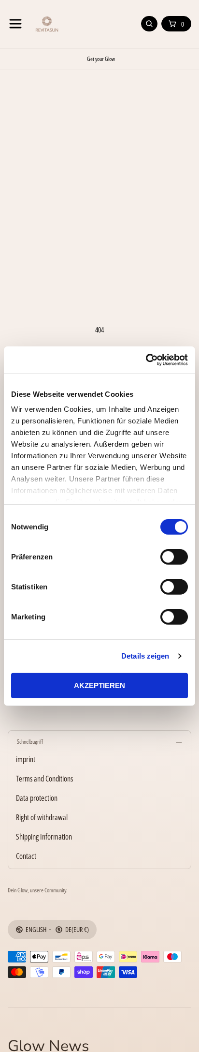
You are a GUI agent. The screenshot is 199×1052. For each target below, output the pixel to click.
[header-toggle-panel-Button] (15, 23)
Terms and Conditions (44, 778)
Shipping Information (44, 836)
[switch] (174, 556)
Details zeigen (145, 656)
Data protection (36, 798)
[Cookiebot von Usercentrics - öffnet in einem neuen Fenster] (145, 360)
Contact (26, 856)
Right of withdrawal (42, 817)
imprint (25, 759)
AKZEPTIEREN (99, 685)
